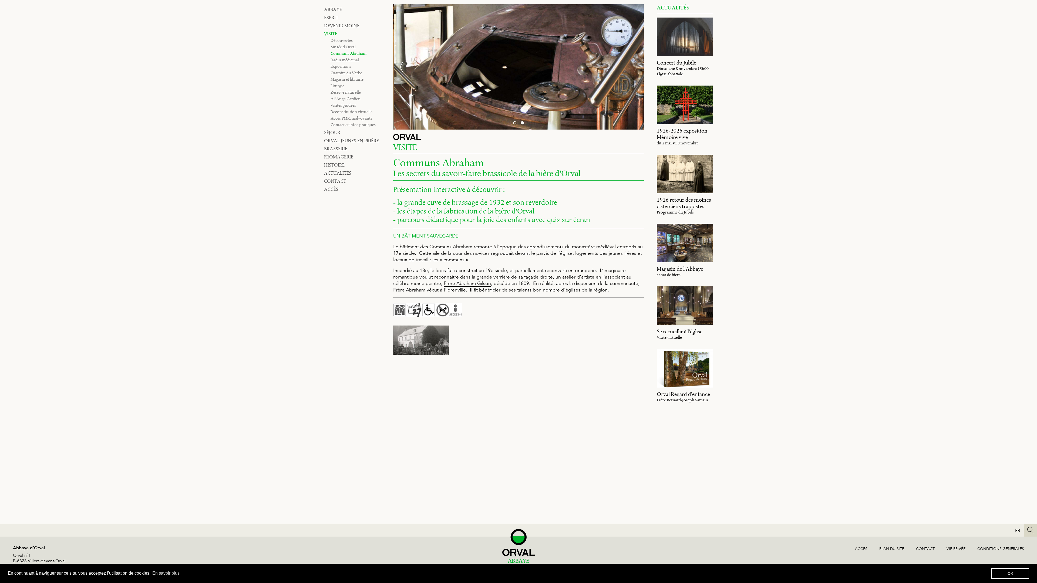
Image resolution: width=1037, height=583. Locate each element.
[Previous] (404, 67)
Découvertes (342, 40)
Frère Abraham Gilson (467, 283)
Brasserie (335, 149)
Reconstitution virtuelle (351, 111)
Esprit (331, 18)
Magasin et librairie (347, 79)
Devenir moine (341, 26)
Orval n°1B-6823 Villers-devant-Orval (39, 558)
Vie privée (956, 548)
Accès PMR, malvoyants (351, 118)
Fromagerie (338, 157)
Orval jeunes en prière (351, 141)
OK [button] (1010, 573)
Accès (331, 189)
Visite (330, 34)
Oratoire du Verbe (346, 72)
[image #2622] (421, 340)
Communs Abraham (348, 53)
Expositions (341, 66)
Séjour (332, 132)
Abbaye (333, 9)
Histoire (334, 165)
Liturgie (337, 85)
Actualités (337, 173)
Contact (335, 181)
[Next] (633, 67)
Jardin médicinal (345, 59)
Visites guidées (343, 105)
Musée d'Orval (343, 46)
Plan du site (891, 548)
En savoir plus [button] (166, 573)
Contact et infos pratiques (353, 124)
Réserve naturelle (346, 92)
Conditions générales (1000, 548)
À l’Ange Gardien (346, 98)
